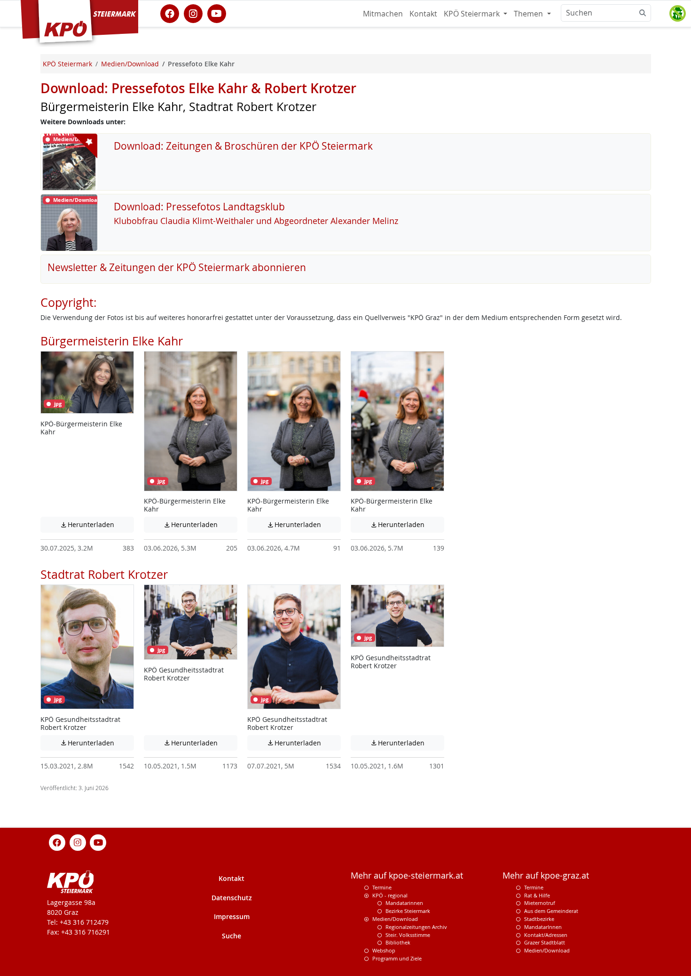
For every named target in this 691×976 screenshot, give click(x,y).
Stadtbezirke (539, 918)
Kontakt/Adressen (545, 934)
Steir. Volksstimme (407, 934)
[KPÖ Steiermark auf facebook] (169, 13)
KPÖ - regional (390, 895)
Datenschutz (232, 897)
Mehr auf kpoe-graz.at (546, 875)
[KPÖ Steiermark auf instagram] (193, 13)
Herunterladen (97, 524)
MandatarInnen (543, 926)
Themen (529, 13)
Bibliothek (397, 942)
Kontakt (423, 13)
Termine (382, 887)
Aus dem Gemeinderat (551, 910)
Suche (231, 935)
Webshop (383, 950)
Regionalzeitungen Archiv (416, 926)
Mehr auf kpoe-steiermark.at (407, 875)
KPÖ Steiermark (473, 13)
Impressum (232, 916)
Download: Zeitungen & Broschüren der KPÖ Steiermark (243, 145)
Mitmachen (383, 13)
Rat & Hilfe (537, 895)
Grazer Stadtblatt (544, 942)
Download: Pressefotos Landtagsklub (199, 206)
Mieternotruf (539, 902)
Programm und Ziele (397, 958)
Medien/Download (395, 918)
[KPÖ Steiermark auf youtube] (216, 13)
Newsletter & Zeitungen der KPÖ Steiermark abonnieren (176, 267)
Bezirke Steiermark (407, 910)
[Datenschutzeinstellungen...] (677, 13)
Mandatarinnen (404, 902)
